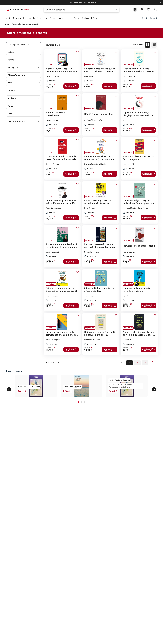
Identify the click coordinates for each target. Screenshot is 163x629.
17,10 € (88, 262)
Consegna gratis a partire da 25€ (81, 2)
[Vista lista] (154, 45)
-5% (53, 85)
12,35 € (126, 350)
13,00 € (125, 348)
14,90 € (125, 216)
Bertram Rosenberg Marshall (95, 164)
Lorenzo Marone (52, 120)
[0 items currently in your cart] (155, 9)
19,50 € (125, 84)
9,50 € (87, 87)
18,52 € (126, 87)
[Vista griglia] (147, 45)
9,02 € (126, 262)
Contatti (153, 18)
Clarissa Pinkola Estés (93, 120)
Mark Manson (89, 76)
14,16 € (126, 218)
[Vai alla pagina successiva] (153, 362)
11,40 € (126, 130)
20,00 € (48, 84)
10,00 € (87, 84)
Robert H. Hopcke (53, 339)
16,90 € (87, 172)
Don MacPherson (52, 164)
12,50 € (125, 172)
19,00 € (49, 87)
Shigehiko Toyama (91, 252)
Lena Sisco (127, 296)
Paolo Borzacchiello (53, 76)
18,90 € (49, 262)
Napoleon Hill (128, 164)
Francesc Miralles (130, 208)
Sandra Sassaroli (52, 252)
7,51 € (49, 174)
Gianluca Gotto (129, 76)
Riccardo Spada (52, 296)
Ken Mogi (126, 120)
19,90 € (48, 260)
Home (7, 24)
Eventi (144, 18)
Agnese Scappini (90, 296)
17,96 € (126, 306)
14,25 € (49, 306)
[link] (135, 10)
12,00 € (125, 128)
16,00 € (48, 128)
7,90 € (48, 172)
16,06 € (88, 174)
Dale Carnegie (89, 208)
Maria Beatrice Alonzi (92, 339)
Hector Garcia (142, 208)
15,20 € (49, 130)
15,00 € (48, 304)
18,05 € (49, 218)
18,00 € (87, 260)
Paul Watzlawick (129, 252)
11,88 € (126, 174)
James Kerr (127, 339)
